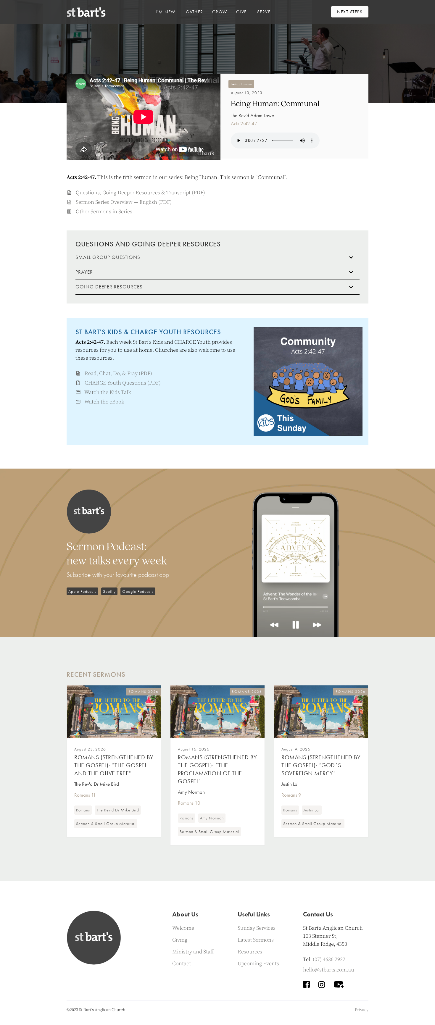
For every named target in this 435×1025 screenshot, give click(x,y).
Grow (219, 12)
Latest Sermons (256, 940)
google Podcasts (138, 591)
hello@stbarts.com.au (328, 969)
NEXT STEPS (349, 12)
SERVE (264, 12)
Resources (250, 951)
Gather (194, 12)
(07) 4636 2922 (329, 959)
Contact (181, 963)
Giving (179, 940)
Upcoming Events (258, 963)
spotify (109, 591)
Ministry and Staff (193, 951)
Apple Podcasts (82, 591)
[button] (165, 12)
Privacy (361, 1010)
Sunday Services (257, 928)
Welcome (183, 928)
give (241, 12)
